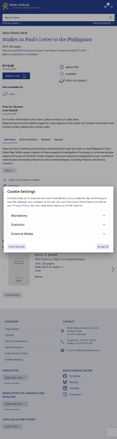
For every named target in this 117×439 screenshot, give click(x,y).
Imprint (77, 205)
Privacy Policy (20, 205)
